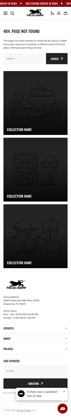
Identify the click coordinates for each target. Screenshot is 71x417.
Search (55, 59)
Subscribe (33, 383)
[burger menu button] (5, 13)
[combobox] (24, 58)
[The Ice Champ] (35, 13)
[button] (52, 13)
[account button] (59, 13)
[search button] (12, 13)
